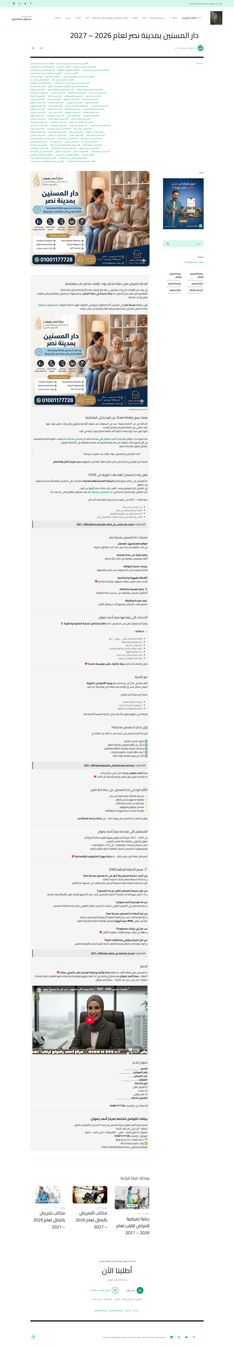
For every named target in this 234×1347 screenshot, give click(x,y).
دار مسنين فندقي (37, 135)
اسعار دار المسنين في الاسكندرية (94, 70)
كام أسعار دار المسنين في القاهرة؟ (72, 158)
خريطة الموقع (101, 1310)
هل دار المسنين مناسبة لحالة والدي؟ (80, 161)
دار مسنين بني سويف (77, 125)
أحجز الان (131, 1290)
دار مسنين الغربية (54, 109)
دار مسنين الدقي (53, 99)
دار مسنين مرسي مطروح (88, 148)
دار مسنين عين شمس (56, 135)
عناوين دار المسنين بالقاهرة (40, 154)
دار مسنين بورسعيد (58, 125)
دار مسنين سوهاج (37, 131)
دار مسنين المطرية (37, 112)
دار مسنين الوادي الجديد (80, 118)
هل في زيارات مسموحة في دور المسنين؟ (46, 161)
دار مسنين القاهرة (90, 112)
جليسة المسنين (99, 1125)
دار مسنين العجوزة (37, 105)
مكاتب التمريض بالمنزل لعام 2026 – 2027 (91, 1220)
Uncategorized (191, 262)
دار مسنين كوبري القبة (91, 145)
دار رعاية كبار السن (37, 86)
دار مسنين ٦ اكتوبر (62, 151)
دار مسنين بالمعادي (57, 122)
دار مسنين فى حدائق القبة (91, 138)
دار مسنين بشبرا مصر (38, 122)
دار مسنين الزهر (91, 102)
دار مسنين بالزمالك (37, 118)
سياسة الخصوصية (116, 1310)
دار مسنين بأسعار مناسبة (57, 118)
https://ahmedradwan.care (115, 1147)
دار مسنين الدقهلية (71, 99)
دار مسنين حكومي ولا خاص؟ (58, 128)
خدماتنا (174, 18)
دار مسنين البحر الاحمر (38, 92)
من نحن (68, 18)
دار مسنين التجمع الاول (73, 96)
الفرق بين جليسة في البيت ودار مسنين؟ (45, 73)
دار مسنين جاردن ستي (38, 125)
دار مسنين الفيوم (36, 109)
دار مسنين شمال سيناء (94, 135)
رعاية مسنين (197, 283)
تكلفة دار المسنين (52, 76)
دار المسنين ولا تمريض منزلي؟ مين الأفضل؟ (71, 83)
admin (191, 48)
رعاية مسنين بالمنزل (175, 275)
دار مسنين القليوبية (72, 112)
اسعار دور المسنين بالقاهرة (67, 70)
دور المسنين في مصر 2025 (40, 151)
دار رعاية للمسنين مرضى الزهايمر (89, 89)
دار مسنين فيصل (71, 141)
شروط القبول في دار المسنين (66, 154)
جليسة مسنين (35, 76)
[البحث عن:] (183, 244)
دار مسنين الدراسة (89, 99)
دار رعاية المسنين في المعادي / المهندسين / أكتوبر (67, 86)
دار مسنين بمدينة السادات (99, 125)
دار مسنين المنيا (73, 115)
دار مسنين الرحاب (36, 99)
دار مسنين (129, 727)
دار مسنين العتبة (55, 105)
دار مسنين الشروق (37, 102)
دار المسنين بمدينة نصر (39, 79)
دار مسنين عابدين (75, 135)
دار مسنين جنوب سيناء (81, 128)
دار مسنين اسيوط (36, 89)
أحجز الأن (57, 18)
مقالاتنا (135, 18)
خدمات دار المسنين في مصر (62, 79)
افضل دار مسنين (70, 73)
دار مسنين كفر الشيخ (38, 141)
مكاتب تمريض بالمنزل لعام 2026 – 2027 (49, 1220)
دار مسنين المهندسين (54, 115)
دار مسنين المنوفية (90, 115)
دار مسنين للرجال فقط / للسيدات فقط (64, 145)
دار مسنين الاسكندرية (97, 92)
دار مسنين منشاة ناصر (38, 148)
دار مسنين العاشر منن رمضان (76, 105)
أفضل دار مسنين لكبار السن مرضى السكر (72, 63)
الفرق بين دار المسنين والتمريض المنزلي (78, 76)
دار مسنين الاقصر (57, 92)
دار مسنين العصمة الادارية (93, 109)
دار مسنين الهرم (36, 115)
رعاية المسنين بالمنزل (197, 275)
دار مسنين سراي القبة (56, 131)
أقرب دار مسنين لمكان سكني (41, 63)
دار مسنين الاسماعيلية (76, 92)
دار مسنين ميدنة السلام (100, 151)
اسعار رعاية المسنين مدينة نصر (41, 70)
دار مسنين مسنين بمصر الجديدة (63, 148)
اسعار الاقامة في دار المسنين (41, 66)
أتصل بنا (78, 18)
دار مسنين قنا (55, 141)
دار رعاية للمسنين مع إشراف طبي (60, 89)
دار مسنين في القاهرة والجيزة (41, 138)
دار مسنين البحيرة (92, 96)
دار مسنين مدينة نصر (38, 145)
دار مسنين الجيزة (54, 96)
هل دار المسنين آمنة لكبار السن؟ (42, 158)
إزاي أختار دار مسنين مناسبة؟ (84, 66)
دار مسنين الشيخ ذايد (99, 105)
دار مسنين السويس (73, 102)
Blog (201, 63)
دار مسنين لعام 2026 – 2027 (153, 18)
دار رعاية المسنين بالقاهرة (40, 83)
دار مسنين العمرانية (72, 109)
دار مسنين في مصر (89, 141)
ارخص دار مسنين (63, 66)
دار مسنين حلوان (36, 128)
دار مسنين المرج (54, 112)
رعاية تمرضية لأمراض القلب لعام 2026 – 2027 (133, 1226)
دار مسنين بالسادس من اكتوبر (80, 122)
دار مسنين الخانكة (37, 96)
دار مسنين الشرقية (55, 102)
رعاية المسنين (87, 154)
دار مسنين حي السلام (94, 131)
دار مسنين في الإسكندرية (67, 138)
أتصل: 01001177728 (100, 1290)
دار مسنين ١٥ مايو (80, 151)
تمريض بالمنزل (196, 290)
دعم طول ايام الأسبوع (22, 19)
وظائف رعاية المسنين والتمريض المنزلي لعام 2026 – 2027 (106, 18)
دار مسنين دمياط (75, 131)
